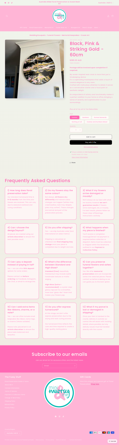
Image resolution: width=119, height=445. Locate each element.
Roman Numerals (100, 117)
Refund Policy (9, 404)
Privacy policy (50, 440)
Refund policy (40, 440)
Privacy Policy (9, 408)
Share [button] (74, 163)
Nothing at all (77, 122)
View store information (80, 157)
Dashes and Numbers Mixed (97, 122)
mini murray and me (16, 440)
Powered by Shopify (28, 440)
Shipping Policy (10, 401)
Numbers (85, 117)
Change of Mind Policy (12, 398)
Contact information (75, 440)
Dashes (74, 117)
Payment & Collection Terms (15, 394)
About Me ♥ (9, 385)
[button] (7, 16)
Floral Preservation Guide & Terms (17, 381)
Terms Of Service (11, 391)
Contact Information (12, 388)
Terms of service (61, 440)
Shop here (95, 384)
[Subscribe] (74, 366)
